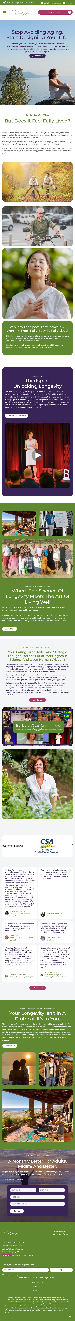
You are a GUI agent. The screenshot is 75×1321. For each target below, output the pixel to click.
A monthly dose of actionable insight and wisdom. (18, 1265)
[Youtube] (60, 1234)
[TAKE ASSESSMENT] (69, 12)
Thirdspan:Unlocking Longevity (37, 383)
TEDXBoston (37, 376)
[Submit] (61, 1270)
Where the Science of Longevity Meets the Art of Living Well (37, 596)
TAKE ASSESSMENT (53, 12)
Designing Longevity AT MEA (37, 586)
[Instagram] (57, 1234)
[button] (4, 12)
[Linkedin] (54, 1234)
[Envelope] (67, 1234)
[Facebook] (64, 1234)
